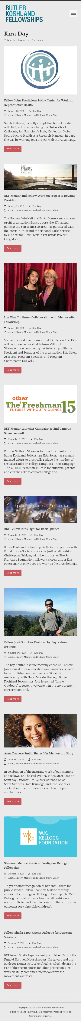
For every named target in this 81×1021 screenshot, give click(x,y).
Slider (56, 115)
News (49, 115)
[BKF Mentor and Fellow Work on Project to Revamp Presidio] (40, 176)
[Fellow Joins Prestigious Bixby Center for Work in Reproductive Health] (40, 70)
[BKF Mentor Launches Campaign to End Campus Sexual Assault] (40, 403)
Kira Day (36, 111)
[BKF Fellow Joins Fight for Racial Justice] (40, 509)
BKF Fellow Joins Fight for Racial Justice (31, 529)
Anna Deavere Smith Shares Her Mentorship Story (38, 753)
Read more (13, 148)
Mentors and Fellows (34, 115)
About (11, 115)
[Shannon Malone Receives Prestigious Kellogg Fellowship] (40, 836)
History (19, 115)
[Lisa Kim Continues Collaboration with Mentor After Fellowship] (40, 287)
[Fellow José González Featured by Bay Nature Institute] (40, 612)
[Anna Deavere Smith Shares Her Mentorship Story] (40, 730)
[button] (73, 13)
